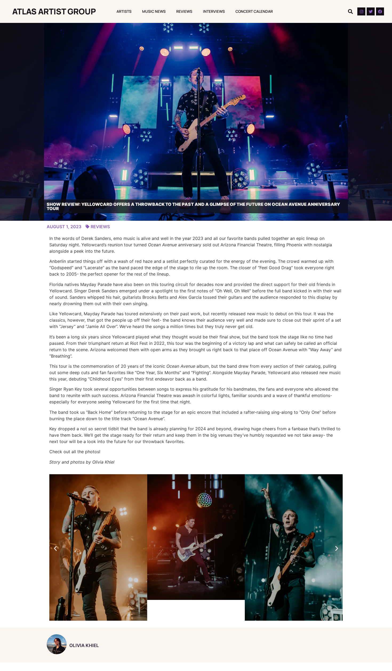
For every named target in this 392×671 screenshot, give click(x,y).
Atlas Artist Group (54, 11)
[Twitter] (371, 11)
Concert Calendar (254, 11)
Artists (124, 11)
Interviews (214, 11)
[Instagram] (361, 11)
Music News (154, 11)
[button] (350, 11)
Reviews (184, 11)
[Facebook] (380, 11)
